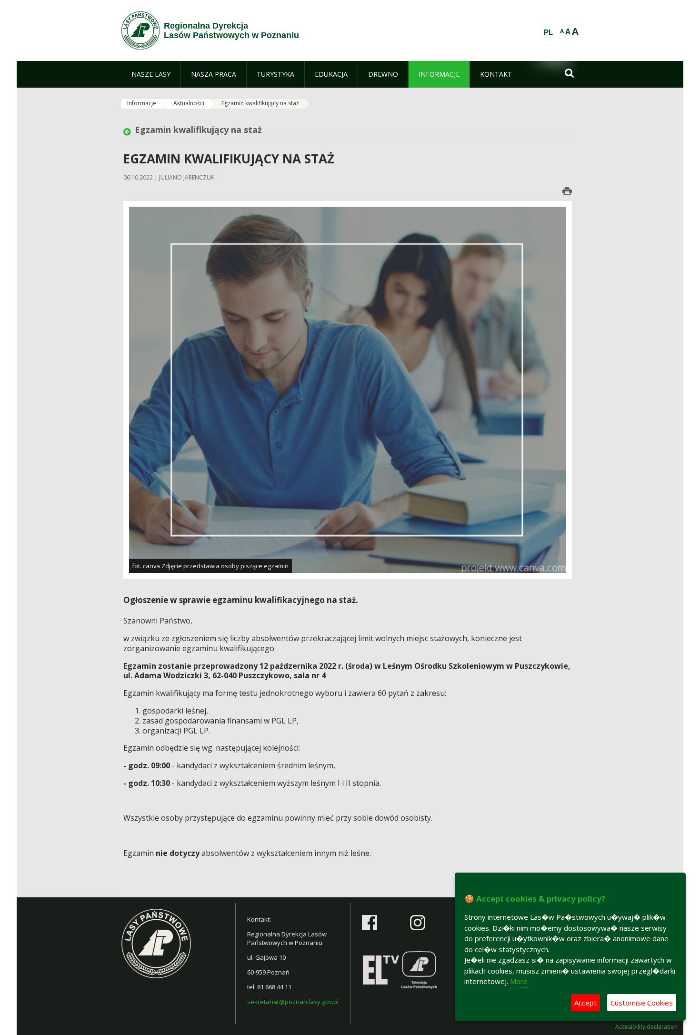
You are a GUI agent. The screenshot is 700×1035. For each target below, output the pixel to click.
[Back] (129, 132)
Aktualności (188, 103)
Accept (585, 1002)
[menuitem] (150, 74)
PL (548, 32)
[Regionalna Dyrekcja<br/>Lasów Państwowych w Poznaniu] (140, 30)
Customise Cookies (641, 1002)
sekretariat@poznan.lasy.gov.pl (293, 1001)
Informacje (141, 103)
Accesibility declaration (646, 1027)
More (519, 981)
